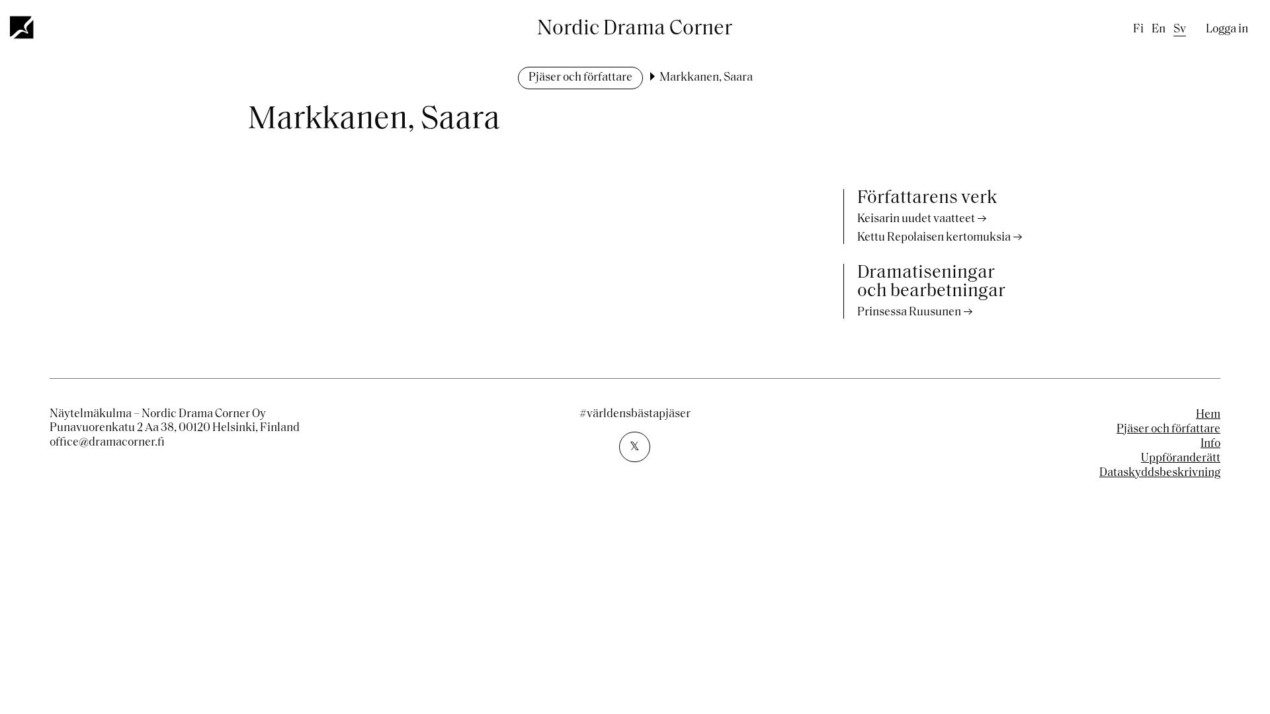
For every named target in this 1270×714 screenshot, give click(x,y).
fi (1138, 30)
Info (1210, 444)
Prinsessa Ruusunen (909, 313)
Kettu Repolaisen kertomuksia (934, 238)
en (1158, 30)
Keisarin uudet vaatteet (916, 219)
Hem (1208, 415)
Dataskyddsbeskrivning (1159, 473)
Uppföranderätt (1180, 459)
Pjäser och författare (580, 78)
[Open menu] (22, 27)
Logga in (1227, 30)
